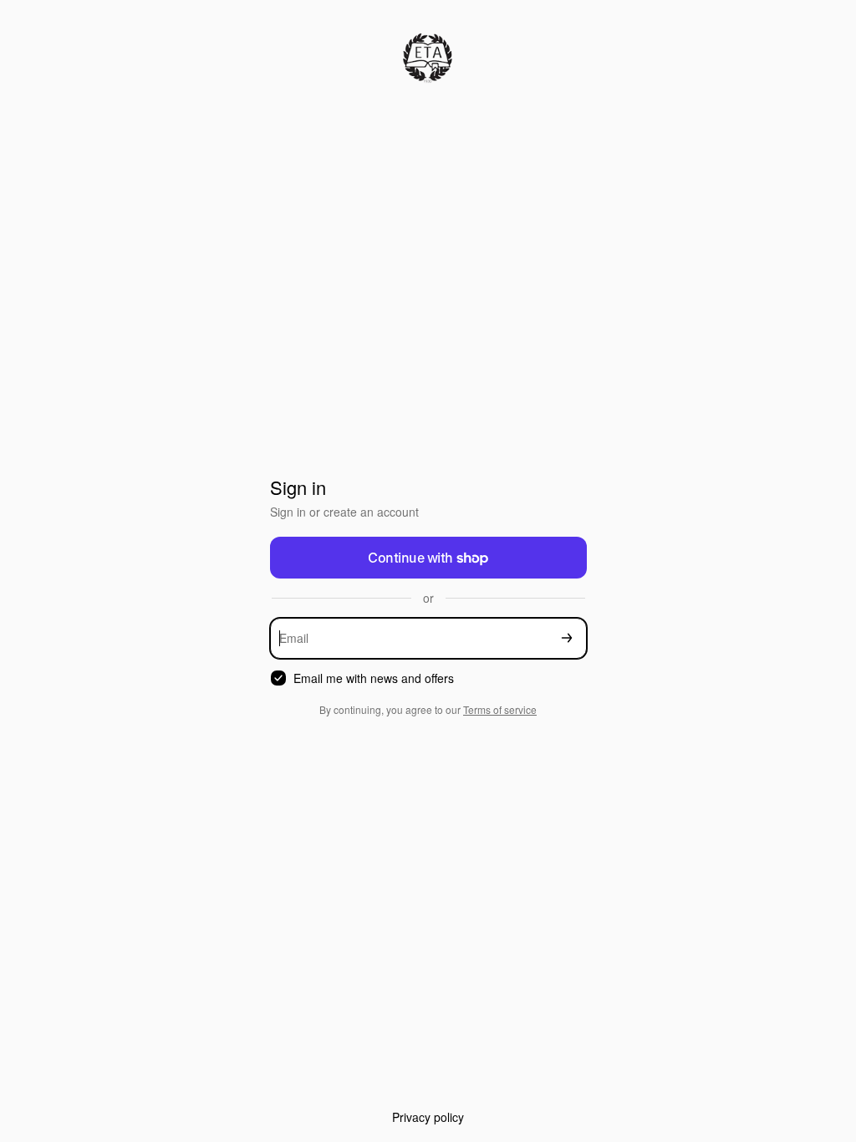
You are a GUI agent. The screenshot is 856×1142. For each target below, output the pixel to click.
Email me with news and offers (373, 678)
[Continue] (567, 638)
